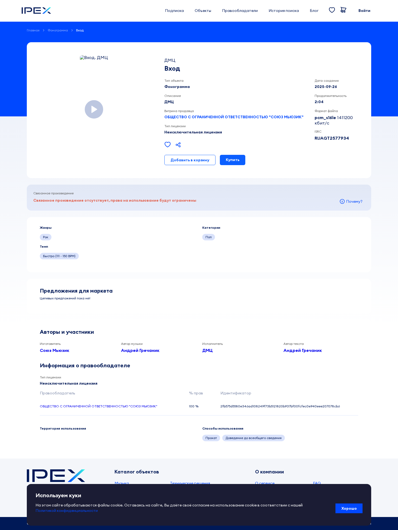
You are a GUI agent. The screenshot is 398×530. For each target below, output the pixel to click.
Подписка (174, 10)
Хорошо (349, 508)
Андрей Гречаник (140, 350)
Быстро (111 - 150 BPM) (59, 256)
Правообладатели (240, 10)
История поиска (284, 10)
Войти (364, 10)
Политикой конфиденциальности (66, 510)
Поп (208, 237)
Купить (232, 159)
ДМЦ (207, 350)
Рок (45, 237)
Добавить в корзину (190, 160)
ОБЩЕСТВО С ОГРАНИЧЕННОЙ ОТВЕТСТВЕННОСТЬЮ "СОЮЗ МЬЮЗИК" (234, 116)
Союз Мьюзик (54, 350)
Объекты (203, 10)
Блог (314, 10)
